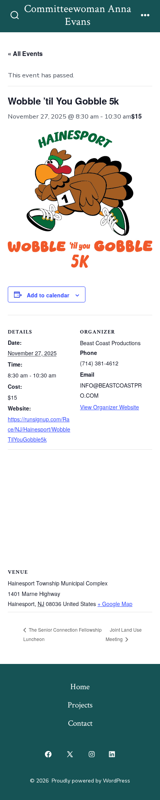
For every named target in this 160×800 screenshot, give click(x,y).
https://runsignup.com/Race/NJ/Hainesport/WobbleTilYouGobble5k (39, 429)
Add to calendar (48, 295)
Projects (80, 705)
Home (80, 686)
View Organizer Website (109, 407)
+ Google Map (114, 604)
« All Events (25, 53)
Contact (80, 723)
